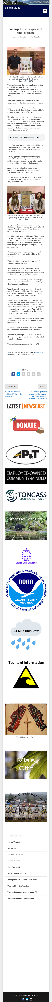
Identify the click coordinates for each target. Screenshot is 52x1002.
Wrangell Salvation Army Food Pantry (22, 880)
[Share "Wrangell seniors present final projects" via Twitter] (18, 374)
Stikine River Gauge (15, 854)
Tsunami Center (13, 861)
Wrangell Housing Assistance (18, 886)
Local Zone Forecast (15, 836)
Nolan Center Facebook (16, 873)
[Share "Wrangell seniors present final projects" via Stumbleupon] (38, 374)
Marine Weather (13, 842)
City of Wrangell (13, 867)
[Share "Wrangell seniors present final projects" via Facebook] (13, 374)
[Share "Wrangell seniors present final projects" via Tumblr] (28, 374)
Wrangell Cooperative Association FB (22, 892)
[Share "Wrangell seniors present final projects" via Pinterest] (33, 374)
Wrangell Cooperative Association (20, 898)
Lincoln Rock (12, 848)
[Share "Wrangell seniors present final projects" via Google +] (23, 374)
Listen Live (12, 7)
